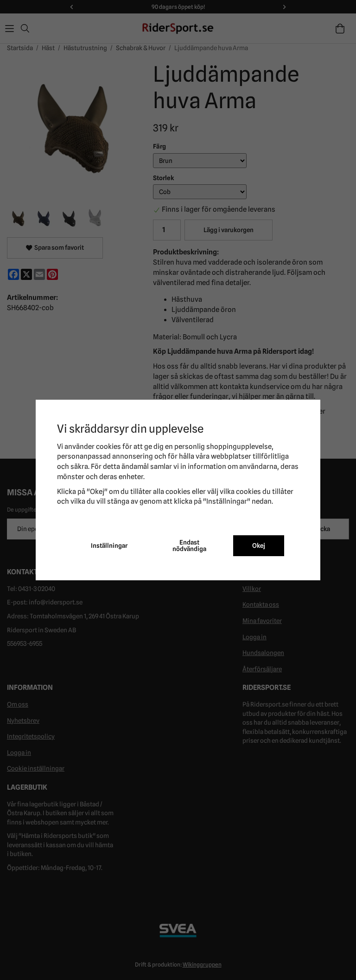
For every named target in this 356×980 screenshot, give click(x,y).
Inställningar (109, 545)
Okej (258, 545)
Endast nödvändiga (189, 545)
